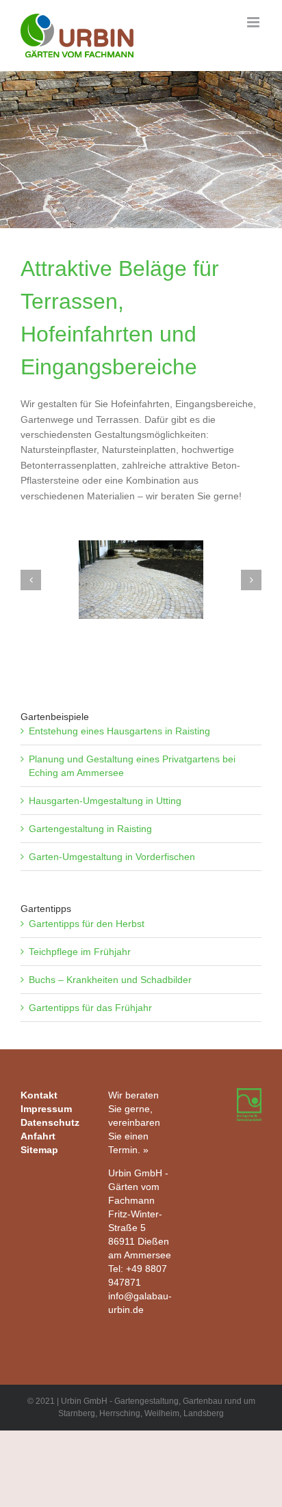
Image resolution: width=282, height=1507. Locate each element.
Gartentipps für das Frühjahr (90, 1007)
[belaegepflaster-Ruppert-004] (141, 579)
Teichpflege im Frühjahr (80, 951)
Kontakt (39, 1095)
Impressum (46, 1108)
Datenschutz (50, 1122)
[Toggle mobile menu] (254, 22)
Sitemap (39, 1149)
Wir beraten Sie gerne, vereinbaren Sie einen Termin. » (134, 1122)
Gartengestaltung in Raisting (90, 828)
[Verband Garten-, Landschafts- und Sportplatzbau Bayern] (249, 1095)
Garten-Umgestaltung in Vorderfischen (112, 856)
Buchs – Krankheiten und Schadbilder (110, 979)
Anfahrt (38, 1136)
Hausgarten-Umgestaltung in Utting (105, 800)
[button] (31, 580)
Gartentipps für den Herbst (86, 923)
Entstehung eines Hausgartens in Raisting (119, 730)
